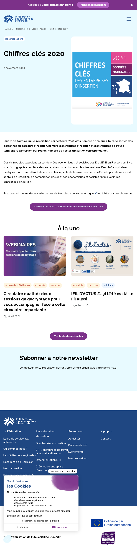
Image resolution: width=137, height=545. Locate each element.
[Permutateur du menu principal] (128, 19)
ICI (96, 193)
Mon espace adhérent (93, 4)
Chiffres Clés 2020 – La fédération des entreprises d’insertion (68, 206)
